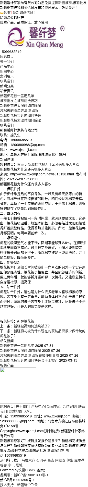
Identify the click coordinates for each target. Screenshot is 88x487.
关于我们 (7, 61)
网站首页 (7, 56)
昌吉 (50, 460)
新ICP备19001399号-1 (31, 474)
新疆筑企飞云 (27, 484)
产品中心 (7, 66)
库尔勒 (79, 460)
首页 (20, 164)
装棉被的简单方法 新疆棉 (19, 110)
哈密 (3, 465)
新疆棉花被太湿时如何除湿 (20, 105)
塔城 (19, 465)
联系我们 (7, 80)
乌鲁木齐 (28, 460)
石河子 (41, 460)
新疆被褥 (65, 2)
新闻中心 (7, 71)
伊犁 (69, 460)
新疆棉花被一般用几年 (17, 95)
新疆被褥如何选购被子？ (32, 325)
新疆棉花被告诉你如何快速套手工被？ (29, 360)
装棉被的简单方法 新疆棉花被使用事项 (29, 355)
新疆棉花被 (25, 320)
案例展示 (7, 75)
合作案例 (69, 406)
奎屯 (11, 465)
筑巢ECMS (26, 469)
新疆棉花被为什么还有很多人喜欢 (53, 164)
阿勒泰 (60, 460)
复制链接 (52, 430)
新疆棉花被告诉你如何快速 (20, 115)
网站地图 (15, 411)
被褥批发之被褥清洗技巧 (19, 100)
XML (28, 411)
